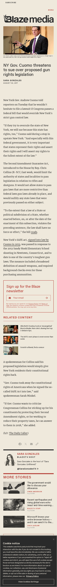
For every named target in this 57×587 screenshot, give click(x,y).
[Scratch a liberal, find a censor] (10, 350)
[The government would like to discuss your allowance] (14, 487)
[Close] (54, 539)
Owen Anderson (34, 492)
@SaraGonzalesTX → (27, 469)
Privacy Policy (33, 304)
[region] (28, 561)
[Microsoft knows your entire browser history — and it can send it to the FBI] (14, 521)
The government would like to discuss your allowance (39, 486)
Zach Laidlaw (33, 526)
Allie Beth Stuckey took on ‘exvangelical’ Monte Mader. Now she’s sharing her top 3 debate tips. (36, 328)
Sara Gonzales (12, 81)
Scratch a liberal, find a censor (32, 347)
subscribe (10, 3)
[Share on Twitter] (25, 444)
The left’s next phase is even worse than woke (36, 338)
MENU (51, 10)
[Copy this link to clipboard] (37, 444)
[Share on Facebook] (20, 444)
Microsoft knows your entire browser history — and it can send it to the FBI (39, 520)
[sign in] (2, 2)
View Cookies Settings (28, 582)
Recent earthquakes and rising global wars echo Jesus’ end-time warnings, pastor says (40, 503)
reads (34, 232)
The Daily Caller (18, 433)
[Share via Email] (31, 444)
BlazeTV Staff (34, 508)
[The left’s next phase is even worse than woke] (10, 340)
